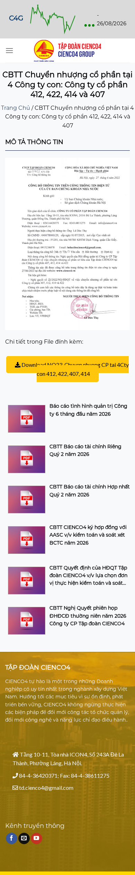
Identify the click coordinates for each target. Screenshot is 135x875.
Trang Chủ (15, 108)
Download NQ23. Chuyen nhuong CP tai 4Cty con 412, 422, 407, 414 (74, 369)
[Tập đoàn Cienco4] (67, 51)
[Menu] (9, 50)
